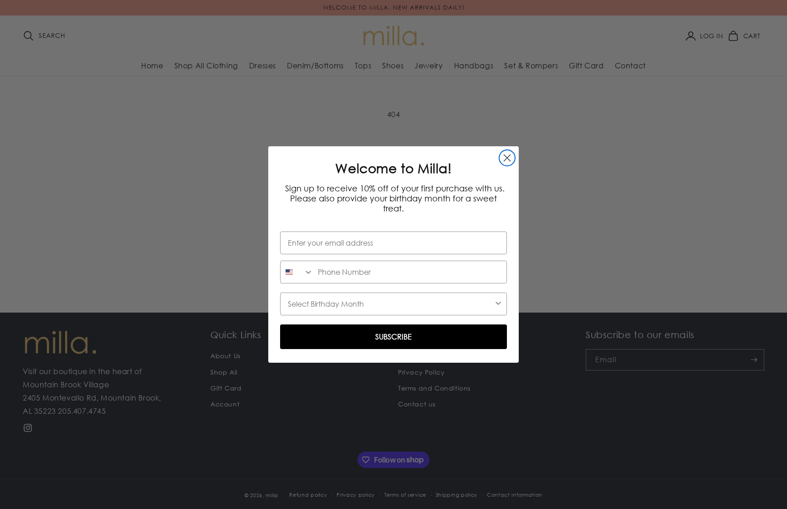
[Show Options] (498, 304)
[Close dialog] (507, 158)
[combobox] (297, 272)
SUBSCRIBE (393, 336)
